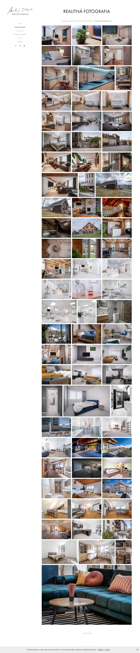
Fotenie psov (20, 31)
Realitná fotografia (20, 27)
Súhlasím (100, 650)
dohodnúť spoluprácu (102, 21)
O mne (20, 38)
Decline (107, 650)
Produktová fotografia (20, 34)
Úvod (20, 23)
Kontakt (20, 41)
